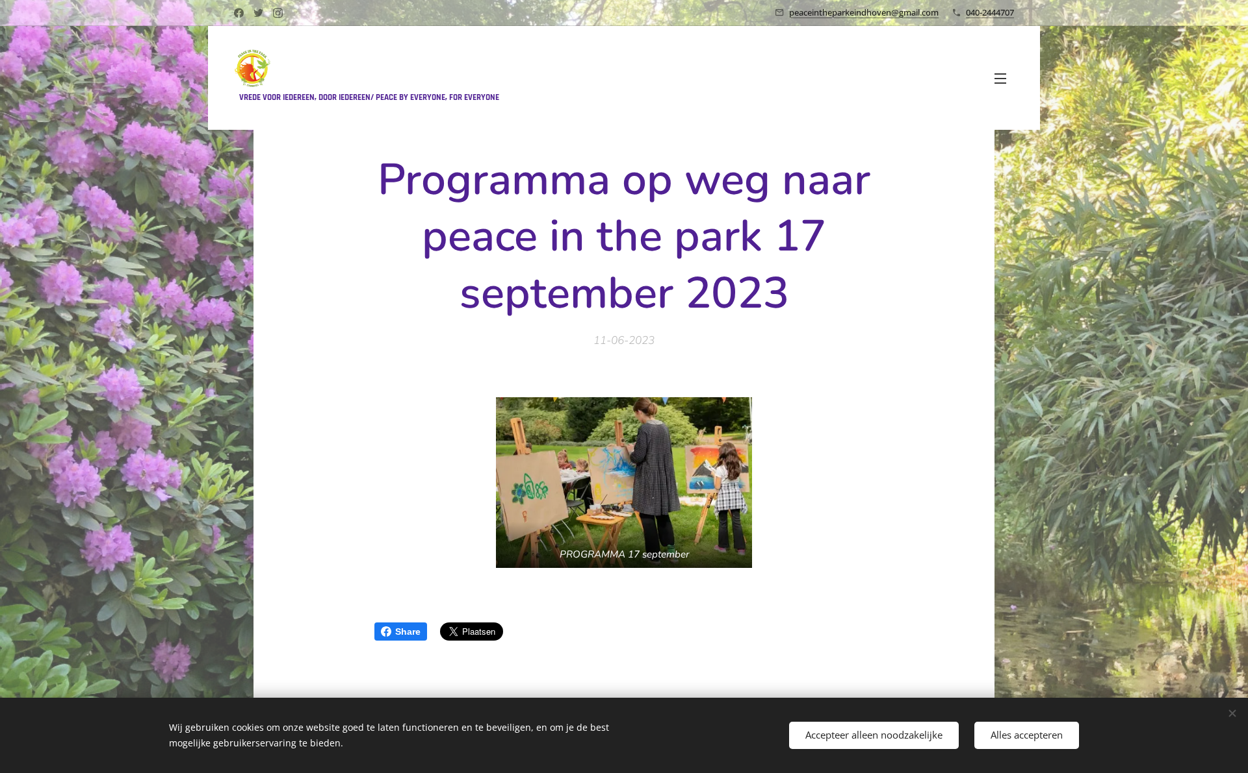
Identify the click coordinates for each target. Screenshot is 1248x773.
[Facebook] (239, 13)
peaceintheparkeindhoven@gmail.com (864, 12)
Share (408, 631)
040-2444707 (990, 12)
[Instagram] (278, 13)
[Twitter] (258, 13)
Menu (1004, 78)
